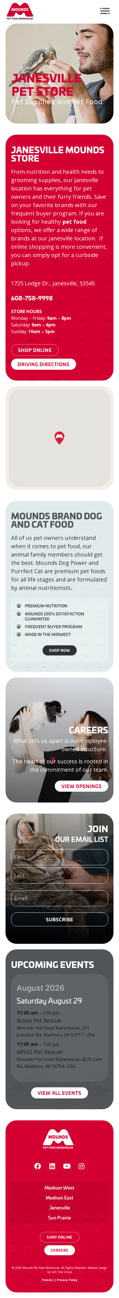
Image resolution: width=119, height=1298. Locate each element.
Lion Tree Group (61, 1272)
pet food (74, 221)
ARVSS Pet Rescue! (40, 1052)
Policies (47, 1280)
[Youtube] (67, 1166)
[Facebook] (37, 1166)
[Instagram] (81, 1166)
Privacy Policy (67, 1280)
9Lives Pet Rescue (39, 1020)
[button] (59, 438)
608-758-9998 (32, 298)
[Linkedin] (52, 1166)
